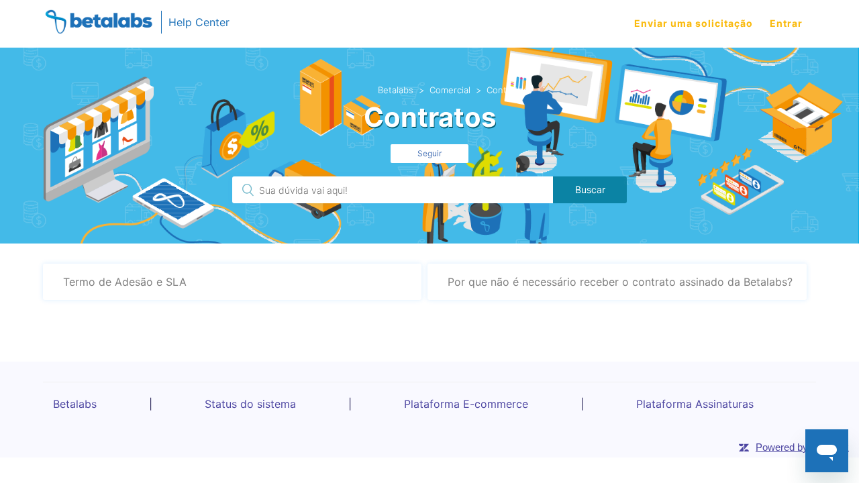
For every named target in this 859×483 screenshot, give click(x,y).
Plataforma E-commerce (466, 404)
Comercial (450, 90)
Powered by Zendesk (802, 447)
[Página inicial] (98, 23)
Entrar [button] (786, 23)
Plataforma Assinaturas (695, 404)
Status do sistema (250, 404)
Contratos (507, 90)
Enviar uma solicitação (693, 23)
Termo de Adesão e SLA (125, 281)
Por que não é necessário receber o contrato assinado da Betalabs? (620, 281)
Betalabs (395, 90)
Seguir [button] (429, 153)
